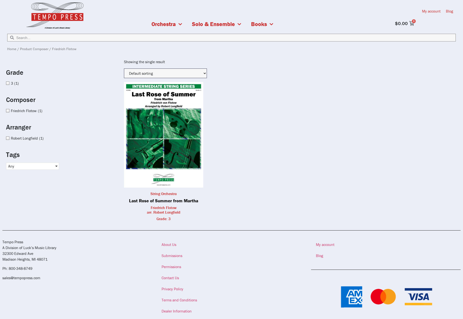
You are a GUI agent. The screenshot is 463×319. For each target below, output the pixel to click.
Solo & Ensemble (213, 24)
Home (11, 49)
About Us (169, 244)
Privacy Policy (172, 288)
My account (431, 11)
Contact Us (170, 277)
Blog (449, 11)
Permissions (171, 266)
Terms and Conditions (179, 300)
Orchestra (163, 24)
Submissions (172, 255)
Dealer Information (177, 311)
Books (259, 24)
